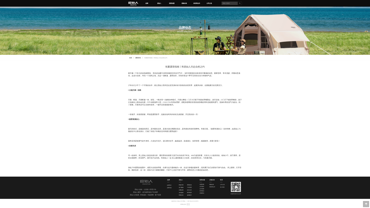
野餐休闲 (181, 195)
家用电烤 (189, 192)
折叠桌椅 (181, 190)
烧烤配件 (189, 195)
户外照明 (189, 187)
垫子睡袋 (181, 187)
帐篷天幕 (181, 185)
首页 (130, 58)
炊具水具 (189, 190)
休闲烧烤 (181, 192)
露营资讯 (138, 58)
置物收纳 (189, 185)
